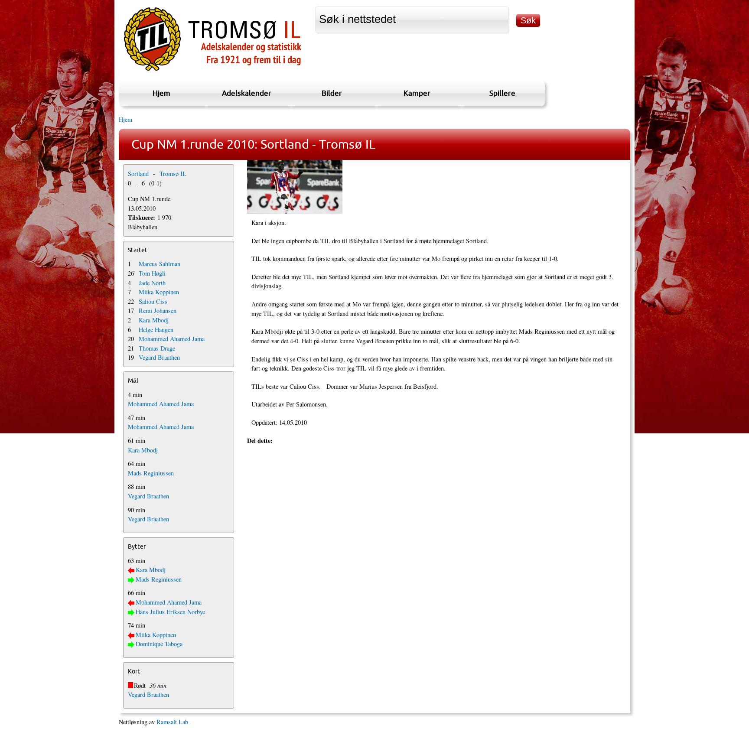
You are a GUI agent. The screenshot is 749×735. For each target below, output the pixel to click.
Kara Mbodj (154, 320)
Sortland (138, 173)
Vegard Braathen (159, 357)
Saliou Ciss (153, 301)
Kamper (417, 93)
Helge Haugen (156, 329)
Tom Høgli (152, 273)
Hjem (161, 93)
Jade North (152, 283)
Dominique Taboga (159, 644)
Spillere (502, 93)
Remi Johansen (157, 310)
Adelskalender (246, 93)
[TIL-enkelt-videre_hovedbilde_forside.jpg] (437, 187)
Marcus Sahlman (159, 264)
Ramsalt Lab (172, 722)
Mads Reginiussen (151, 473)
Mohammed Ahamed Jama (172, 339)
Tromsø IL (173, 173)
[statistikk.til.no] (212, 71)
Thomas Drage (157, 348)
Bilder (332, 93)
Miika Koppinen (159, 292)
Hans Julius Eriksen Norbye (170, 612)
